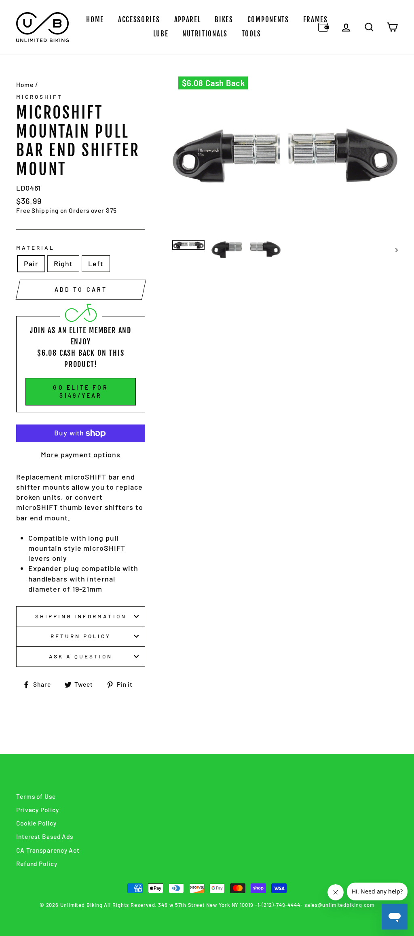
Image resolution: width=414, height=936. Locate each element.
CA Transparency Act (48, 850)
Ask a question (81, 656)
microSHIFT (39, 96)
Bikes (224, 19)
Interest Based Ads (44, 836)
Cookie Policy (36, 823)
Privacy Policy (37, 809)
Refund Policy (36, 863)
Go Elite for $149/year (80, 391)
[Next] (393, 249)
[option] (285, 155)
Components (268, 19)
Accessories (139, 19)
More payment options (80, 454)
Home (95, 19)
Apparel (187, 19)
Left (96, 263)
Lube (161, 34)
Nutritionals (204, 34)
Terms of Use (36, 796)
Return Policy (81, 635)
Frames (315, 19)
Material (35, 247)
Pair (31, 263)
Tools (251, 34)
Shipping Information (81, 616)
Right (63, 263)
